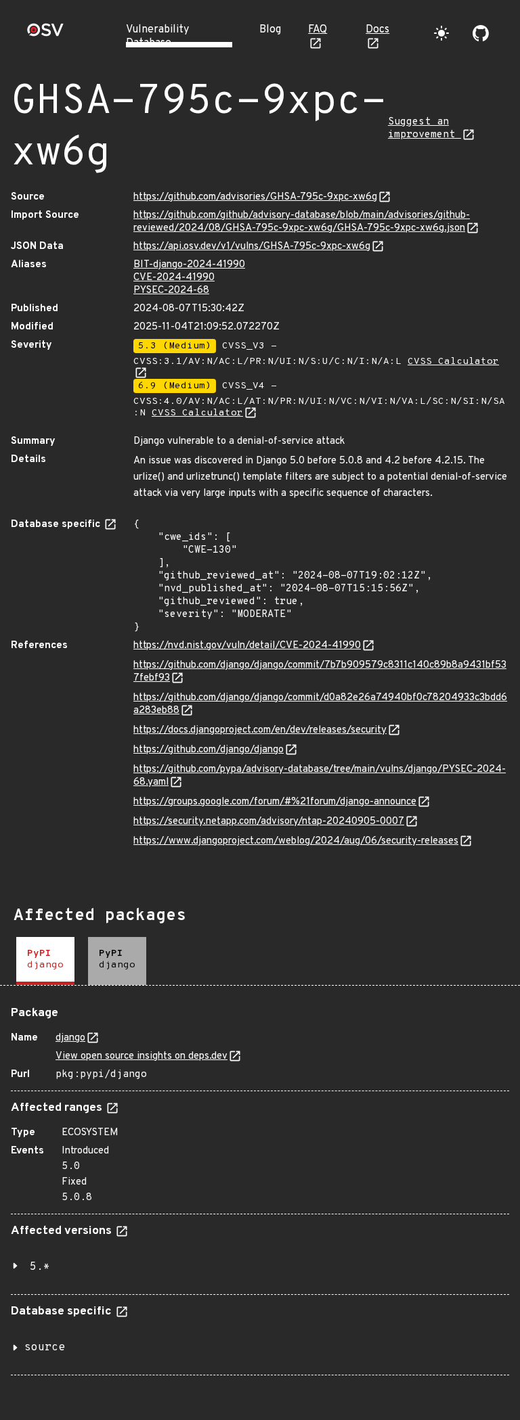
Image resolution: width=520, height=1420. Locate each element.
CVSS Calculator (197, 413)
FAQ (317, 30)
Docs (377, 30)
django (70, 1038)
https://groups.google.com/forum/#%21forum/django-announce (274, 802)
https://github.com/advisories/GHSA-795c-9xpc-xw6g (255, 197)
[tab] (45, 961)
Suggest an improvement (424, 128)
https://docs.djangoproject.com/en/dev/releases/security (260, 730)
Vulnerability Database (157, 36)
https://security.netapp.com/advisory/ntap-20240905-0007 (268, 821)
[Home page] (45, 34)
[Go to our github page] (481, 33)
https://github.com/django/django (208, 749)
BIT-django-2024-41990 (189, 264)
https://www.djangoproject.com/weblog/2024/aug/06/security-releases (295, 841)
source (44, 1347)
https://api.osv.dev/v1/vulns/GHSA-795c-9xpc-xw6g (251, 246)
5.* (40, 1267)
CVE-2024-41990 (174, 277)
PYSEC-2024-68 (171, 290)
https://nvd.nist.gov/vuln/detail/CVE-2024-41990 (247, 645)
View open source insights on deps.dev (142, 1056)
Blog (270, 30)
